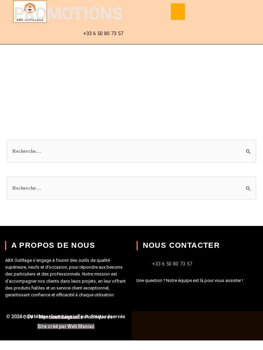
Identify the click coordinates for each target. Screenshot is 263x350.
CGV (28, 317)
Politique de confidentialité (81, 317)
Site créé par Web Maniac (66, 326)
